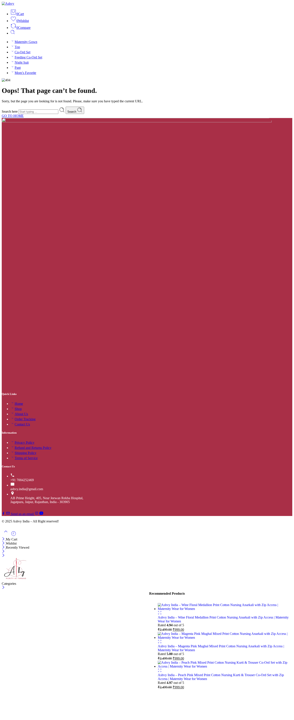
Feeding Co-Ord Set (28, 57)
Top (17, 47)
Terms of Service (26, 458)
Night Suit (22, 62)
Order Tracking (25, 419)
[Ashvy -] (8, 3)
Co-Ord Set (22, 52)
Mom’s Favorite (25, 73)
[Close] (4, 539)
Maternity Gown (26, 42)
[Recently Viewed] (13, 535)
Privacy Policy (24, 442)
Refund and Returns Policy (33, 448)
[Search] (12, 33)
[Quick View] (160, 613)
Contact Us (22, 424)
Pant (18, 67)
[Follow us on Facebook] (4, 514)
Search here (10, 111)
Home (19, 403)
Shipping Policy (25, 453)
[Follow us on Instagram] (37, 514)
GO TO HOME (13, 116)
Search (72, 111)
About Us (21, 414)
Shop (18, 409)
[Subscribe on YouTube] (41, 514)
